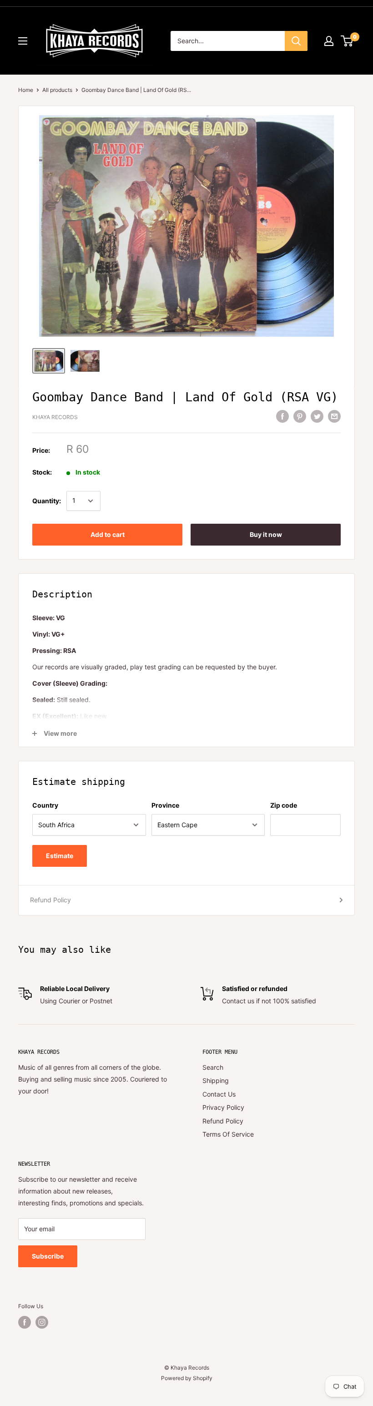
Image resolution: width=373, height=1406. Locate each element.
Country (45, 805)
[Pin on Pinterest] (299, 416)
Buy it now (266, 534)
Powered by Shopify (186, 1378)
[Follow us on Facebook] (24, 1322)
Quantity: (46, 501)
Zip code (283, 805)
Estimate (59, 856)
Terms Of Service (228, 1134)
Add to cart (108, 534)
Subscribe (48, 1256)
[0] (347, 40)
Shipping (215, 1080)
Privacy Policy (223, 1107)
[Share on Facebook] (282, 416)
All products (57, 89)
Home (25, 89)
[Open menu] (22, 41)
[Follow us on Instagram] (41, 1322)
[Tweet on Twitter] (317, 416)
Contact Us (219, 1094)
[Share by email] (334, 416)
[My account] (328, 41)
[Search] (296, 41)
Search (212, 1067)
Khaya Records (55, 417)
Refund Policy (50, 900)
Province (165, 805)
